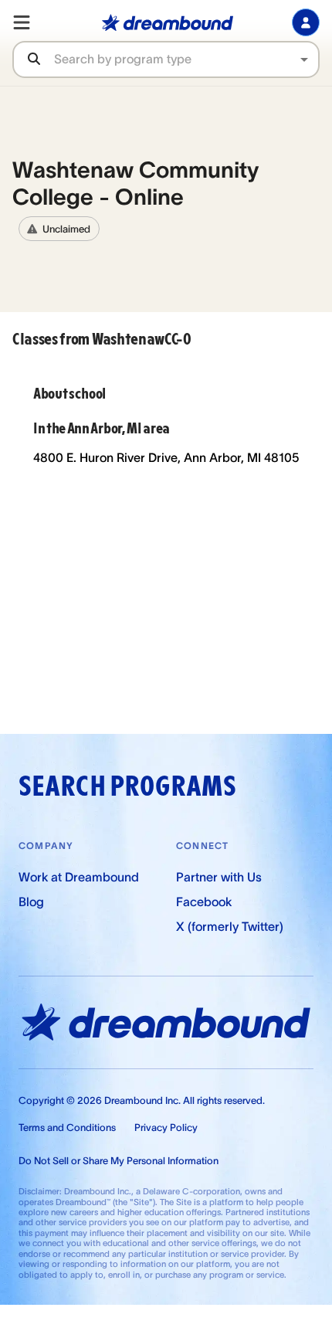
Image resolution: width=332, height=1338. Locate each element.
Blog (31, 901)
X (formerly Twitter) (229, 926)
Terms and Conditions (67, 1127)
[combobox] (186, 59)
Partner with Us (219, 877)
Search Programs (127, 786)
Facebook (204, 901)
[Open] (304, 59)
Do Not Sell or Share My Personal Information (119, 1161)
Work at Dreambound (79, 877)
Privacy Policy (166, 1127)
